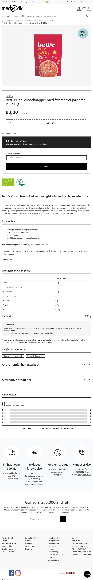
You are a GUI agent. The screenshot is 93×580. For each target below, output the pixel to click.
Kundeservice (86, 2)
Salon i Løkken (8, 551)
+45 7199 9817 (78, 472)
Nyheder (28, 543)
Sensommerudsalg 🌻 (41, 2)
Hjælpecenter (53, 540)
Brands (69, 2)
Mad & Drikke (10, 21)
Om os (4, 540)
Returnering (53, 551)
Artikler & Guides (32, 546)
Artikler (77, 2)
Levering (51, 549)
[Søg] (87, 15)
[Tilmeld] (63, 519)
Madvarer (20, 21)
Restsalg (28, 549)
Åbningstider (53, 560)
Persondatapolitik (55, 554)
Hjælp (87, 574)
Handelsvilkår (54, 543)
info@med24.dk (84, 474)
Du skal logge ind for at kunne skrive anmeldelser (46, 428)
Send (46, 166)
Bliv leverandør (8, 549)
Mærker (28, 540)
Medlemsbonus (54, 546)
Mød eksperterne (9, 543)
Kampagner (24, 2)
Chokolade (30, 21)
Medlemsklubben (9, 546)
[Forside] (3, 21)
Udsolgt (50, 122)
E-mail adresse (13, 153)
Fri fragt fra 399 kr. (10, 2)
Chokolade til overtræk (44, 21)
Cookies (51, 557)
